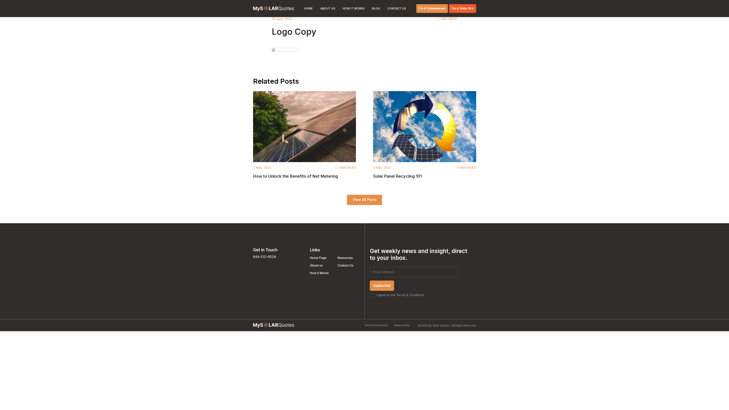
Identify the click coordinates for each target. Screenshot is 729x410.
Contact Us (396, 8)
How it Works (354, 8)
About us (327, 8)
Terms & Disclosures (376, 325)
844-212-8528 (264, 257)
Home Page (318, 258)
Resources (345, 258)
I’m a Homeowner (432, 8)
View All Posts (364, 200)
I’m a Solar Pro (462, 8)
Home (308, 8)
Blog (376, 8)
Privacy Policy (402, 325)
